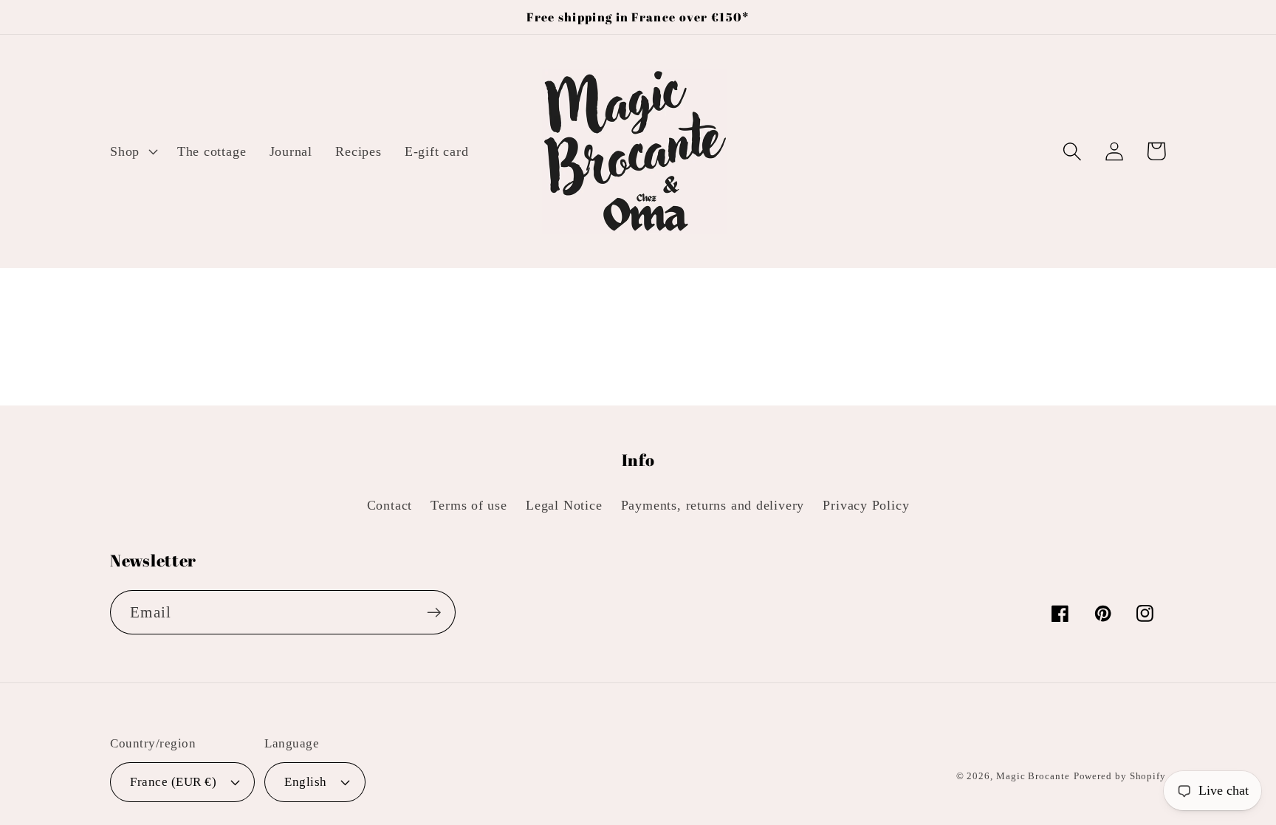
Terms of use (469, 505)
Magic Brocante (1033, 775)
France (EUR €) (173, 782)
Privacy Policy (866, 505)
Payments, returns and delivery (712, 505)
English (305, 782)
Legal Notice (564, 505)
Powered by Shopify (1120, 775)
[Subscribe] (434, 612)
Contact (389, 505)
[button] (131, 151)
